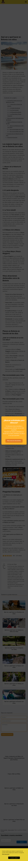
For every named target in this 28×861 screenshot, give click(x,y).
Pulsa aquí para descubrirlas (14, 440)
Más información (5, 854)
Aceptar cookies (14, 857)
